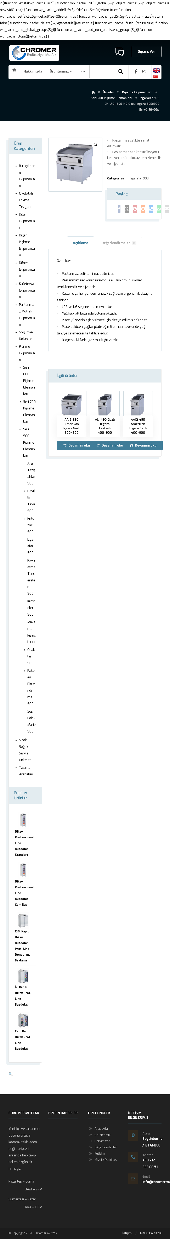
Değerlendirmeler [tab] (118, 243)
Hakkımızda (102, 1141)
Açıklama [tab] (80, 243)
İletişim (100, 1153)
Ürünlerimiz (102, 1135)
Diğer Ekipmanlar (27, 221)
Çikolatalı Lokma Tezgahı (26, 200)
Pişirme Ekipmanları (27, 353)
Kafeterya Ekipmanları (27, 290)
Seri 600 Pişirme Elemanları (29, 380)
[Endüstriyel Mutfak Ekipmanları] (34, 53)
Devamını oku (79, 445)
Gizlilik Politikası (106, 1160)
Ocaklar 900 (31, 656)
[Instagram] (144, 71)
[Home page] (93, 92)
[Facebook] (136, 71)
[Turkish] (156, 76)
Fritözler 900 (30, 525)
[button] (95, 144)
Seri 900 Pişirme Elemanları (29, 442)
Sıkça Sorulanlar (106, 1147)
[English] (156, 70)
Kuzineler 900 (31, 608)
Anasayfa (101, 1129)
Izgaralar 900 (139, 178)
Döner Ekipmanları (27, 269)
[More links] (83, 71)
